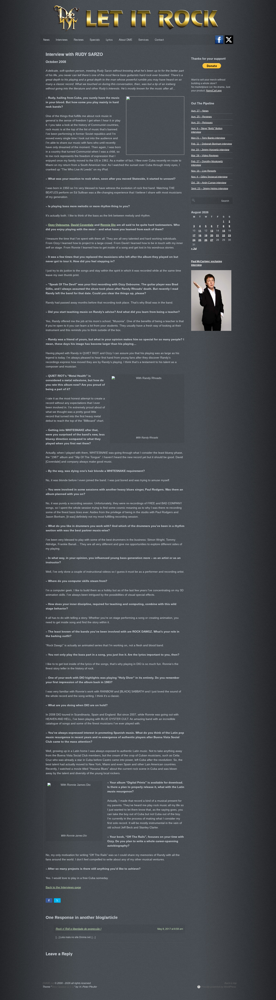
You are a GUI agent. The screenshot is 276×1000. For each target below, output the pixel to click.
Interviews (62, 39)
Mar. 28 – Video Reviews (204, 155)
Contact (159, 39)
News (46, 39)
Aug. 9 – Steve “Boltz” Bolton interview (206, 130)
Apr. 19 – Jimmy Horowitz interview (210, 149)
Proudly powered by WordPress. (219, 986)
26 (205, 240)
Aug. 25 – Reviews (201, 116)
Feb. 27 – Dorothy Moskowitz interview (207, 163)
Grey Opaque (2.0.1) (63, 986)
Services (143, 39)
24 (194, 240)
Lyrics (109, 39)
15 (223, 230)
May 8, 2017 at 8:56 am (170, 928)
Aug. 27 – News (200, 110)
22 (223, 235)
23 (229, 235)
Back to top (230, 983)
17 (194, 235)
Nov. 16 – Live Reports (203, 170)
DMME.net (48, 983)
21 (217, 235)
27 (211, 240)
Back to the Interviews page (63, 887)
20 (211, 235)
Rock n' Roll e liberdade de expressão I (78, 928)
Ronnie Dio (108, 224)
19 (205, 235)
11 (199, 230)
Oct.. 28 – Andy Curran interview (208, 182)
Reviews (79, 39)
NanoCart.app (214, 90)
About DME (125, 39)
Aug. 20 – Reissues (202, 122)
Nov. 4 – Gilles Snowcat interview (209, 176)
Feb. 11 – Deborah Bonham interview (211, 143)
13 (211, 230)
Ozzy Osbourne (58, 224)
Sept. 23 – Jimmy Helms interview (209, 188)
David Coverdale (82, 224)
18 (199, 235)
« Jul (194, 248)
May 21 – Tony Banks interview (208, 137)
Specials (95, 39)
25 (199, 240)
